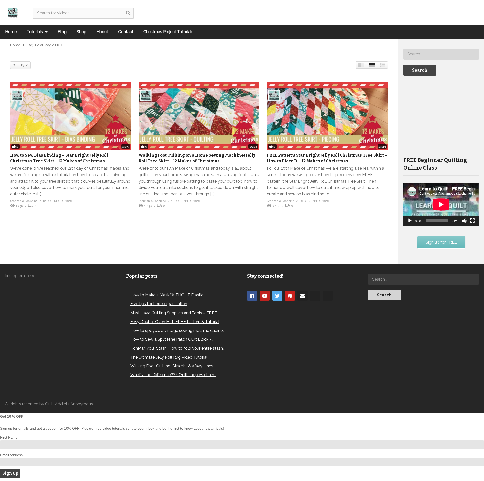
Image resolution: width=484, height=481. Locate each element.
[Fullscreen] (472, 220)
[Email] (302, 296)
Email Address (11, 455)
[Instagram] (315, 296)
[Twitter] (277, 296)
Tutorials (35, 31)
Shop (81, 31)
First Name (9, 437)
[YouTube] (265, 296)
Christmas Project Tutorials (168, 31)
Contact (125, 31)
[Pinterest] (290, 296)
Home (11, 31)
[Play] (409, 220)
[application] (441, 204)
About (102, 31)
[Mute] (464, 220)
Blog (62, 31)
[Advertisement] (441, 115)
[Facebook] (252, 296)
